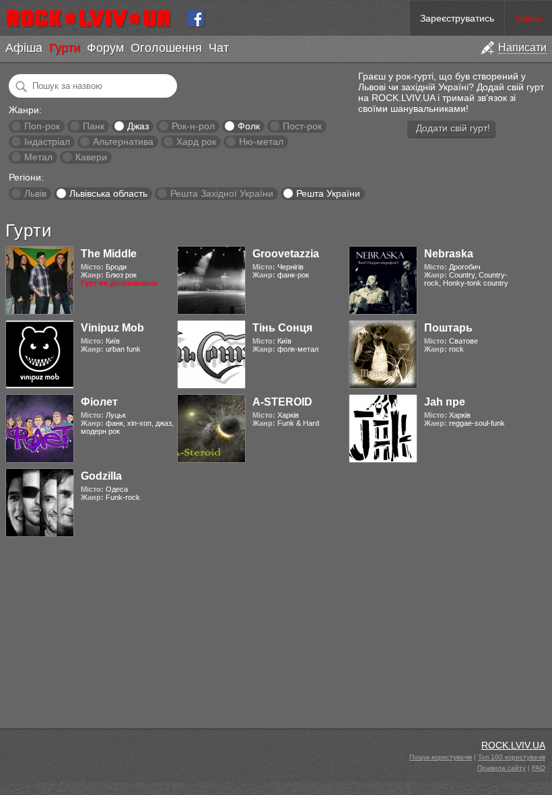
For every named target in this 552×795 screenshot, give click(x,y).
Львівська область (108, 193)
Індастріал (47, 141)
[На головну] (94, 18)
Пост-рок (302, 126)
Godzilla (101, 476)
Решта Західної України (221, 193)
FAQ (538, 767)
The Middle (109, 253)
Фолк (249, 126)
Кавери (91, 157)
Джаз (138, 126)
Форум (105, 48)
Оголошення (166, 48)
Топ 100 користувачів (511, 757)
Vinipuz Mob (112, 327)
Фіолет (99, 402)
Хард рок (196, 141)
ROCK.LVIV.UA (513, 745)
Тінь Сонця (282, 327)
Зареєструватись (457, 18)
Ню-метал (261, 141)
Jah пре (444, 402)
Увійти (528, 18)
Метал (38, 157)
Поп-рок (42, 126)
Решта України (328, 193)
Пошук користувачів (440, 757)
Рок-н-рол (193, 126)
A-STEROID (282, 402)
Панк (93, 126)
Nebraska (448, 253)
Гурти (64, 48)
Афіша (23, 48)
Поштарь (448, 327)
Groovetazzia (285, 253)
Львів (35, 193)
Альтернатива (123, 141)
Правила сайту (501, 767)
